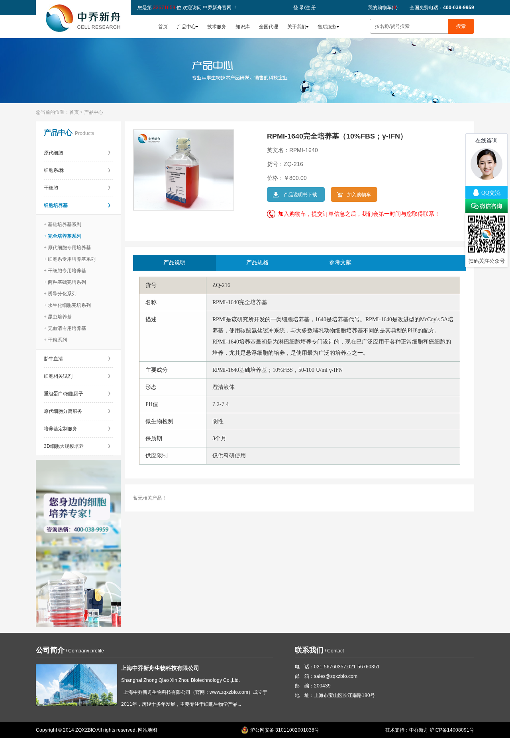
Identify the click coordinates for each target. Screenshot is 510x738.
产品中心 (186, 26)
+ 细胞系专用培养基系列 (70, 259)
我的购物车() (383, 7)
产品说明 (174, 263)
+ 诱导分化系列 (60, 294)
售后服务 (327, 26)
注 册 (310, 7)
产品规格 (257, 263)
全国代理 (268, 26)
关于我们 (296, 26)
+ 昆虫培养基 (58, 317)
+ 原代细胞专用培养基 (67, 247)
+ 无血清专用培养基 (65, 328)
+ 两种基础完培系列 (65, 282)
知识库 (242, 26)
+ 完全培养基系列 (62, 236)
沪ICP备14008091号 (452, 730)
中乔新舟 (418, 730)
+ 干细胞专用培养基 (65, 270)
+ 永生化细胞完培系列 (67, 305)
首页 (163, 26)
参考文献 (340, 263)
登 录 (298, 7)
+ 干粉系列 (55, 340)
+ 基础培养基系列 (62, 224)
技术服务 (216, 26)
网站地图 (147, 730)
